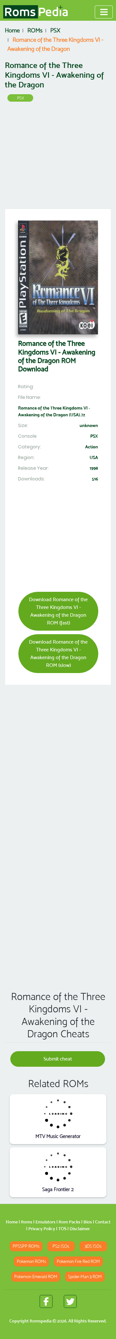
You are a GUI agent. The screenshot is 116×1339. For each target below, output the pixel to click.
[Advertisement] (58, 157)
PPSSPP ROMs (26, 1246)
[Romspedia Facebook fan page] (46, 1301)
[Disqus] (58, 892)
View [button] (58, 1113)
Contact (103, 1222)
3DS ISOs (93, 1246)
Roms (26, 1222)
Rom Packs (69, 1222)
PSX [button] (20, 98)
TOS (62, 1229)
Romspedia (41, 1321)
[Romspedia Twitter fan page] (70, 1301)
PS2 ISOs (61, 1246)
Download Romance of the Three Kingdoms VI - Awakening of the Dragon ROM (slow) (58, 653)
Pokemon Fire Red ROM (78, 1261)
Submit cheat (58, 1059)
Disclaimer (80, 1229)
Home (12, 1222)
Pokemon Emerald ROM (35, 1276)
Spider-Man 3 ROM (85, 1276)
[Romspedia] (35, 12)
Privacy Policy (41, 1229)
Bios (87, 1222)
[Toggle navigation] (104, 12)
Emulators (45, 1222)
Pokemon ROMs (31, 1261)
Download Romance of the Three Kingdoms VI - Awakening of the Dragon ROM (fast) (58, 611)
